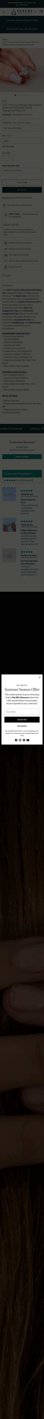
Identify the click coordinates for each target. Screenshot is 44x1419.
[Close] (40, 677)
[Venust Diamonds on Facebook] (16, 740)
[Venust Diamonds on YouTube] (27, 740)
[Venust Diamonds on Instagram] (20, 740)
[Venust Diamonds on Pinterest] (23, 740)
